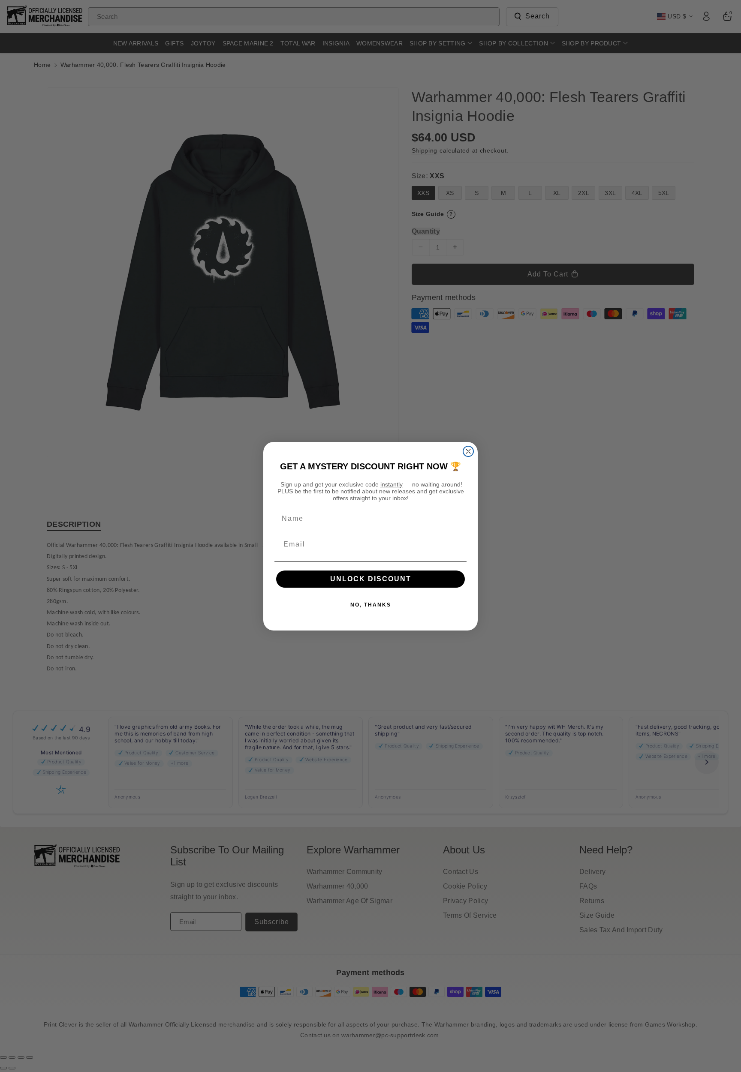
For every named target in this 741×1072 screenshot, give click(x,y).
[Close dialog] (468, 451)
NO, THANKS (370, 605)
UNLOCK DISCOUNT (370, 579)
